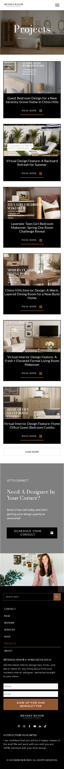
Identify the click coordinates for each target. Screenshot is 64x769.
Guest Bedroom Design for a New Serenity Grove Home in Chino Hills (32, 100)
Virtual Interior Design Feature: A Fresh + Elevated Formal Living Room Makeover (32, 360)
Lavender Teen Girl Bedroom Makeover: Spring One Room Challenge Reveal (32, 227)
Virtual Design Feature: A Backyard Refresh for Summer (32, 162)
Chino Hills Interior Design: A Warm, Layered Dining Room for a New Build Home (32, 294)
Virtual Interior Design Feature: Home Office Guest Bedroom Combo (32, 425)
